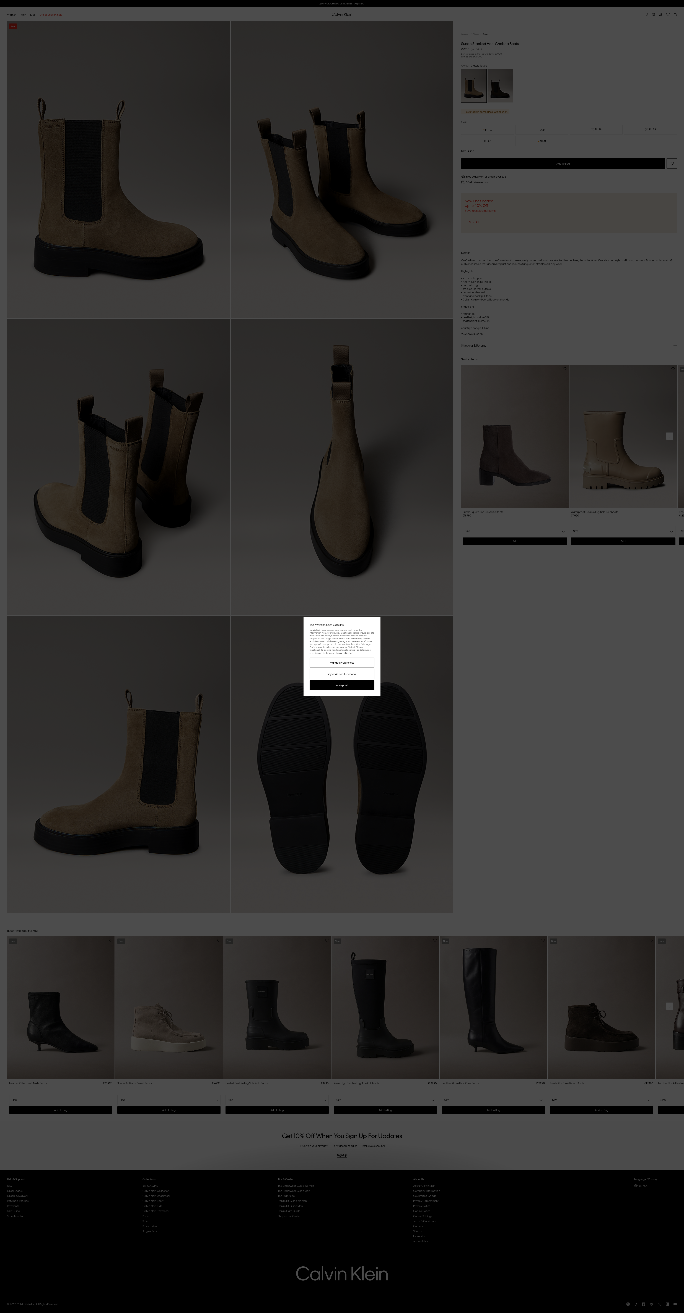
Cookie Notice (322, 653)
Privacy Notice (344, 653)
